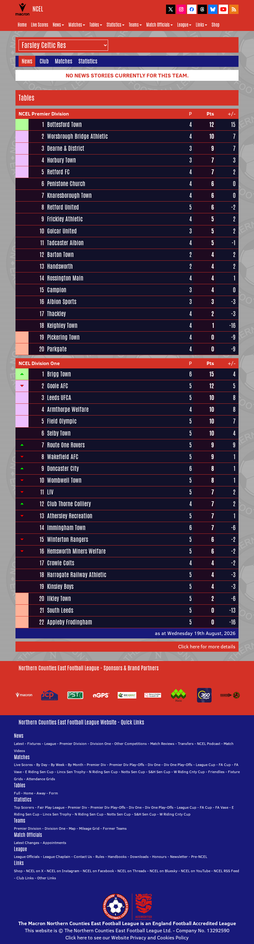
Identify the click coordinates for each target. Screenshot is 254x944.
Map (72, 828)
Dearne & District (65, 148)
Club (44, 61)
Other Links (46, 878)
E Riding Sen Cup (39, 771)
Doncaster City (63, 468)
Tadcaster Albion (65, 242)
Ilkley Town (59, 598)
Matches (75, 25)
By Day (41, 764)
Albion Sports (61, 301)
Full (17, 793)
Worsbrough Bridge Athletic (77, 136)
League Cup (205, 764)
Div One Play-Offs (178, 764)
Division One (100, 743)
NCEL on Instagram (63, 870)
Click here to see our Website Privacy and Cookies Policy (127, 937)
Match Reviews (162, 743)
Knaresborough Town (69, 195)
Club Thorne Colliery (69, 503)
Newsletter (179, 856)
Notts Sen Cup (133, 771)
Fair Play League (50, 807)
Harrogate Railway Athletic (76, 574)
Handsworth (60, 266)
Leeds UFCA (59, 397)
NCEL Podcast (208, 743)
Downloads (139, 856)
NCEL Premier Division (44, 113)
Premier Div (96, 764)
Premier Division (73, 743)
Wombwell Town (64, 480)
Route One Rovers (66, 445)
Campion (56, 289)
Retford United (63, 207)
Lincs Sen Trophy (71, 771)
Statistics (114, 25)
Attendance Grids (40, 778)
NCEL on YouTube (195, 870)
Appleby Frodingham (69, 622)
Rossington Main (65, 278)
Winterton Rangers (67, 539)
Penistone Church (66, 183)
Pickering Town (63, 337)
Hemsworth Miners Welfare (76, 551)
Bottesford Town (64, 124)
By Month (75, 764)
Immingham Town (66, 527)
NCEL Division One (39, 363)
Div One (154, 764)
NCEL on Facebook (98, 870)
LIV (50, 492)
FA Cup (225, 764)
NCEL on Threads (131, 870)
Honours (159, 856)
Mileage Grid (89, 828)
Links (200, 25)
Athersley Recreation (69, 515)
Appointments (54, 842)
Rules (99, 856)
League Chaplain (56, 856)
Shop (215, 25)
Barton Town (60, 254)
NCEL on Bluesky (163, 870)
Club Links (25, 878)
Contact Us (83, 856)
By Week (57, 764)
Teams (134, 25)
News (57, 25)
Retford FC (58, 171)
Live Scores (39, 25)
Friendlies (216, 771)
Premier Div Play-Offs (126, 764)
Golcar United (62, 231)
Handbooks (117, 856)
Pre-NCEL (199, 856)
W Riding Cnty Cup (189, 771)
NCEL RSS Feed (226, 870)
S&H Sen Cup (159, 771)
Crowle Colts (60, 563)
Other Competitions (130, 743)
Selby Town (59, 433)
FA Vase (221, 807)
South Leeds (60, 610)
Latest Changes (26, 842)
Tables (94, 25)
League (182, 25)
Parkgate (57, 349)
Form (53, 793)
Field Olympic (62, 421)
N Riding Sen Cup (103, 771)
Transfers (186, 743)
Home (22, 25)
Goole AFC (57, 385)
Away (41, 793)
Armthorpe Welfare (68, 409)
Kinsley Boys (60, 586)
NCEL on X (34, 870)
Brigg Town (59, 374)
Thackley (56, 313)
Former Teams (115, 828)
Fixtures (34, 743)
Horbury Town (61, 160)
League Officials (27, 856)
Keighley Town (62, 325)
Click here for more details (206, 646)
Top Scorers (24, 807)
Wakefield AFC (62, 456)
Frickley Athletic (65, 219)
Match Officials (158, 25)
